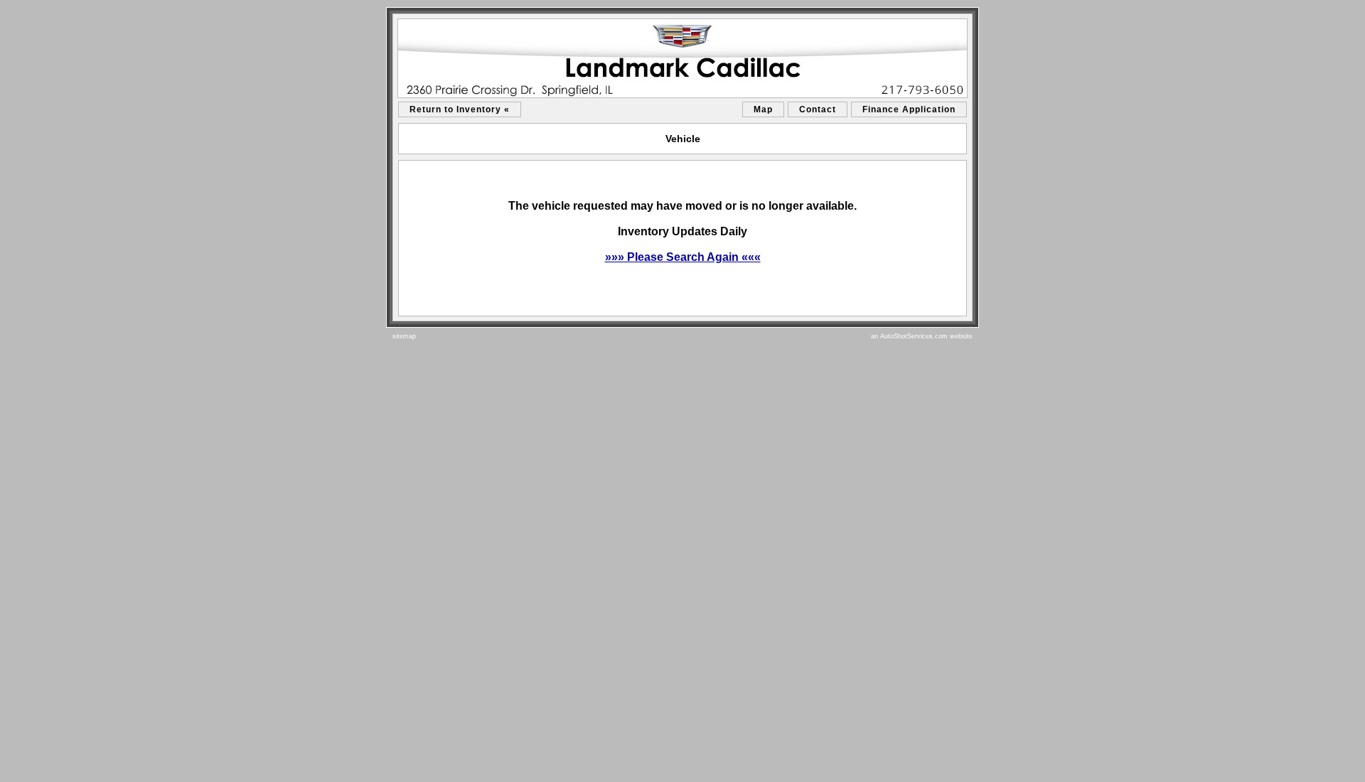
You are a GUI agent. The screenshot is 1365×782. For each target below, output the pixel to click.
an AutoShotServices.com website (922, 336)
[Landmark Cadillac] (682, 58)
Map (763, 109)
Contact (817, 109)
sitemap (404, 336)
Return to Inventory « (460, 109)
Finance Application (909, 109)
